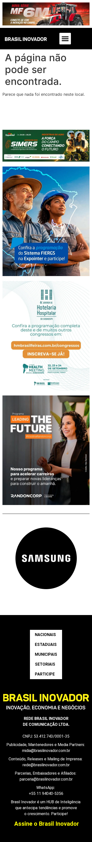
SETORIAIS (45, 664)
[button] (65, 38)
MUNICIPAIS (46, 654)
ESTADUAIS (46, 644)
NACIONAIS (45, 634)
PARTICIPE (45, 674)
